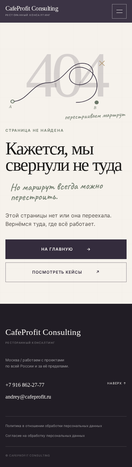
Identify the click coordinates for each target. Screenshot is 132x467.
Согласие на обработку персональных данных (45, 435)
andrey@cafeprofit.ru (28, 397)
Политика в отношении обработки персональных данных (53, 426)
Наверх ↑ (117, 383)
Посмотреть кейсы (66, 272)
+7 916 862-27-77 (24, 385)
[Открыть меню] (119, 11)
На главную (66, 249)
